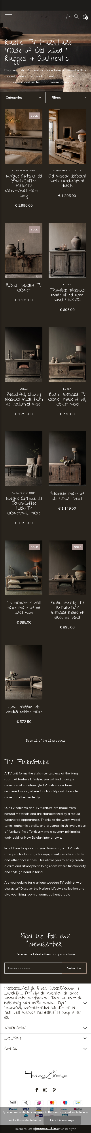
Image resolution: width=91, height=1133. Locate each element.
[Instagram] (45, 1090)
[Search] (76, 16)
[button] (8, 16)
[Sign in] (68, 16)
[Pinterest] (54, 1090)
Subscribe (74, 968)
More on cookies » (47, 1128)
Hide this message (62, 1120)
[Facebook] (37, 1090)
